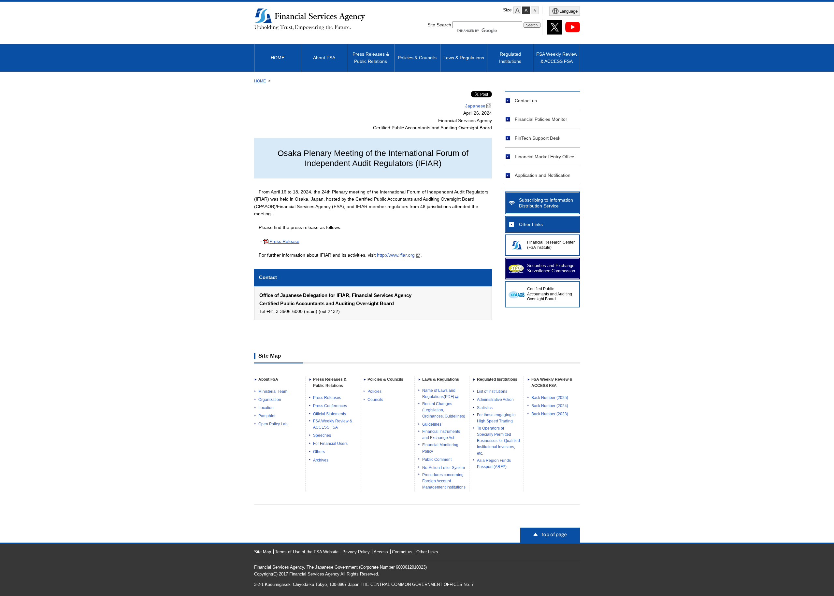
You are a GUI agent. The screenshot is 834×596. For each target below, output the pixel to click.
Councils (375, 399)
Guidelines (431, 424)
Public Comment (437, 459)
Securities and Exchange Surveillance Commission (551, 268)
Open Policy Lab (273, 424)
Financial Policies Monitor (541, 119)
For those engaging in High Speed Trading (496, 418)
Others (319, 451)
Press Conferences (330, 406)
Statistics (485, 407)
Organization (269, 399)
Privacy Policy (356, 551)
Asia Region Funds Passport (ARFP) (494, 463)
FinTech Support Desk (537, 138)
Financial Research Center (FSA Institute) (551, 245)
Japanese (475, 105)
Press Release (284, 241)
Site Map (262, 551)
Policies (374, 391)
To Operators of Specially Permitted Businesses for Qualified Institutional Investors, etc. (498, 440)
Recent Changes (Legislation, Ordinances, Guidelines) (443, 410)
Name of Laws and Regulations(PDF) (438, 393)
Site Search (439, 24)
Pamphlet (266, 416)
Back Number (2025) (549, 397)
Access (381, 551)
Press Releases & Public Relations (370, 57)
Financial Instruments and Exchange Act (441, 434)
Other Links (531, 224)
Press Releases (327, 397)
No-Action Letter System (443, 467)
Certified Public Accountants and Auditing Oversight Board (549, 294)
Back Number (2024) (549, 406)
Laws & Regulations (463, 57)
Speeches (322, 435)
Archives (320, 460)
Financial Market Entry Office (544, 156)
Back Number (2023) (549, 414)
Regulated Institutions (510, 57)
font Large (517, 10)
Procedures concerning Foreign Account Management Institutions (444, 481)
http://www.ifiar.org (396, 255)
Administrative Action (495, 399)
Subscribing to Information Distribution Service (546, 202)
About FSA (324, 57)
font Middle (526, 10)
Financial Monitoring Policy (440, 448)
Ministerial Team (272, 391)
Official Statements (329, 414)
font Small (535, 10)
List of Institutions (492, 391)
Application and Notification (542, 175)
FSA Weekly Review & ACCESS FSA (556, 57)
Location (266, 407)
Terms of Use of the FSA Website (306, 551)
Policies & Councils (417, 57)
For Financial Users (330, 443)
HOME (277, 57)
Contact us (526, 100)
